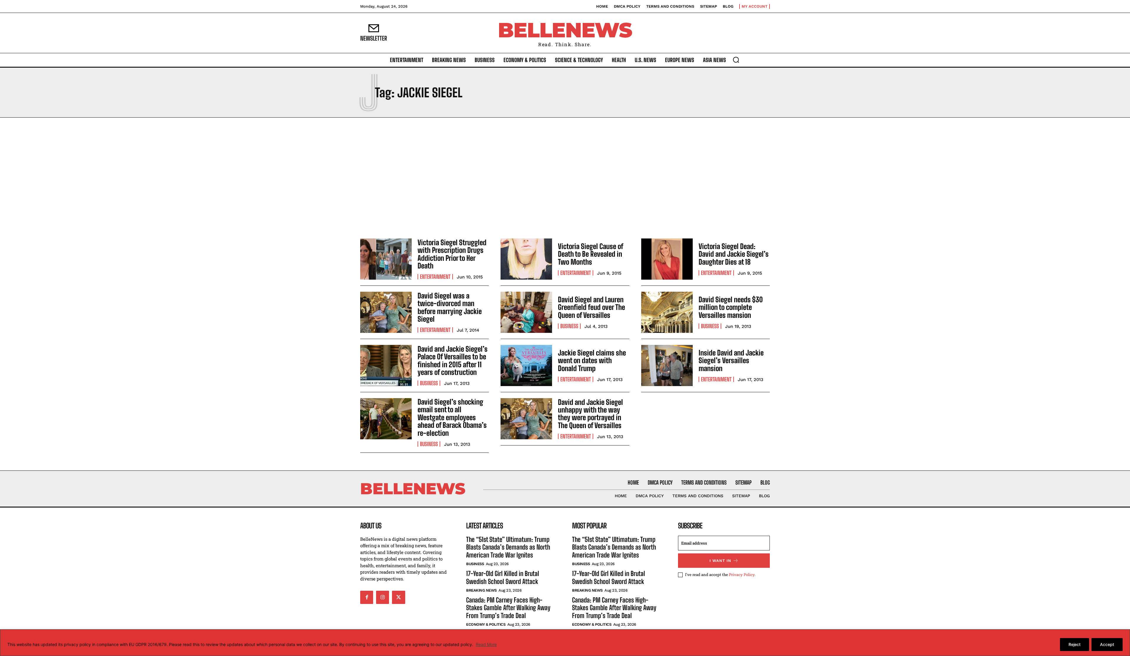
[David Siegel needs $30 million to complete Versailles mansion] (667, 312)
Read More (486, 644)
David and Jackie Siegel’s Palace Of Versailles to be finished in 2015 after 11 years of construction (453, 360)
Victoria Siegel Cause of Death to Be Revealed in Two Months (590, 254)
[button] (736, 60)
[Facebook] (366, 597)
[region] (565, 642)
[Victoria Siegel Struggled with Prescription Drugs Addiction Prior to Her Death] (386, 259)
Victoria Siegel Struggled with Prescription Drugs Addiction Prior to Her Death (452, 254)
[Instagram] (382, 597)
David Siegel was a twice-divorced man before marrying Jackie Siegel (450, 307)
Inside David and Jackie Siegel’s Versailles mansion (731, 360)
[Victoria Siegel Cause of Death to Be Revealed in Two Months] (526, 259)
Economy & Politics (485, 624)
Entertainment (435, 276)
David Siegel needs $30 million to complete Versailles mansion (731, 307)
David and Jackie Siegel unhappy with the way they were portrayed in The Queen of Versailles (590, 414)
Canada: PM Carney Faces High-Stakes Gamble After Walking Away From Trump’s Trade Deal (508, 608)
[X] (398, 597)
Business (569, 326)
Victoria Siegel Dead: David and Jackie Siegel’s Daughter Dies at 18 (734, 254)
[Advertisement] (565, 176)
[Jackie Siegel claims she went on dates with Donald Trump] (526, 365)
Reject (1074, 644)
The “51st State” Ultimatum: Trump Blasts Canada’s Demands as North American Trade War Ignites (508, 547)
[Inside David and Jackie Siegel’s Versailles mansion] (667, 365)
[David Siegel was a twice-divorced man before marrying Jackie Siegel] (386, 312)
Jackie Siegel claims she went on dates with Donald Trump (592, 360)
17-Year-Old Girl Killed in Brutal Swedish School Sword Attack (502, 577)
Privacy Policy (742, 574)
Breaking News (481, 590)
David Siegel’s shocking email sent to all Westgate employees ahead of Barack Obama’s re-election (452, 417)
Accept (1107, 644)
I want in (720, 560)
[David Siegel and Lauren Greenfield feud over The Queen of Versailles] (526, 312)
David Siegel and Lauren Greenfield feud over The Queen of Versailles (591, 307)
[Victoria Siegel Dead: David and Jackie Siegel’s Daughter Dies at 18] (667, 259)
